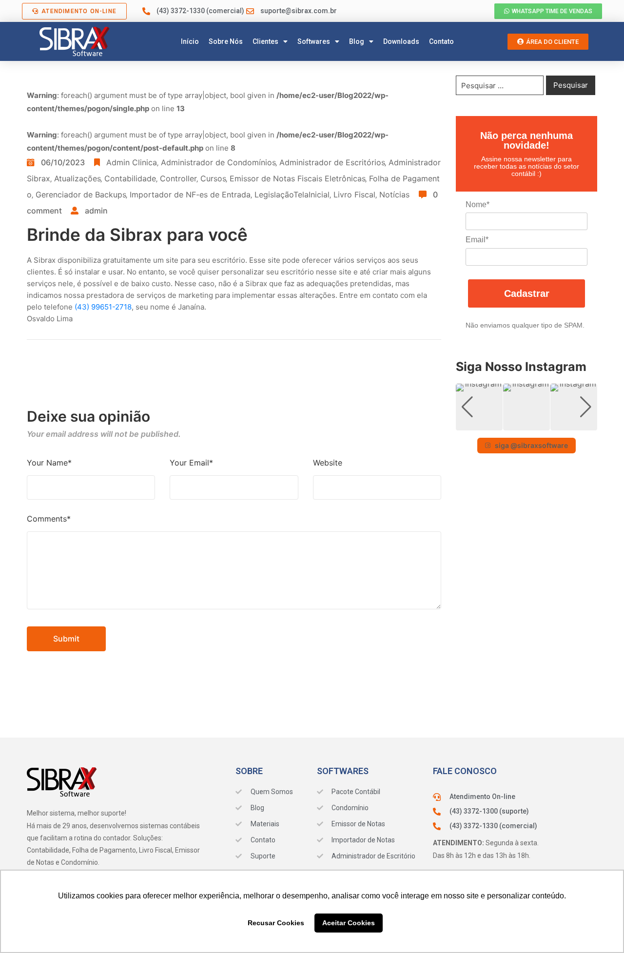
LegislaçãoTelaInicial (292, 194)
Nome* (477, 204)
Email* (477, 239)
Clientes (265, 41)
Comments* (49, 519)
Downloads (401, 41)
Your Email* (191, 462)
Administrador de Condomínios (218, 162)
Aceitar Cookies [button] (348, 923)
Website (327, 462)
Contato (441, 41)
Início (190, 41)
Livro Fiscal (354, 194)
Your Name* (49, 462)
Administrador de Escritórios (332, 162)
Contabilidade (130, 178)
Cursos (213, 178)
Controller (178, 178)
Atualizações (77, 178)
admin (96, 210)
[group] (479, 407)
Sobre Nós (226, 41)
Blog (356, 41)
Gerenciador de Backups (81, 194)
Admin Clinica (131, 162)
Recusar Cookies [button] (276, 923)
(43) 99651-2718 (103, 306)
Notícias (394, 194)
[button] (526, 424)
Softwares (313, 41)
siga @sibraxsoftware (531, 445)
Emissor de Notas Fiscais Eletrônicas (297, 178)
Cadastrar (526, 293)
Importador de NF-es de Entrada (190, 194)
